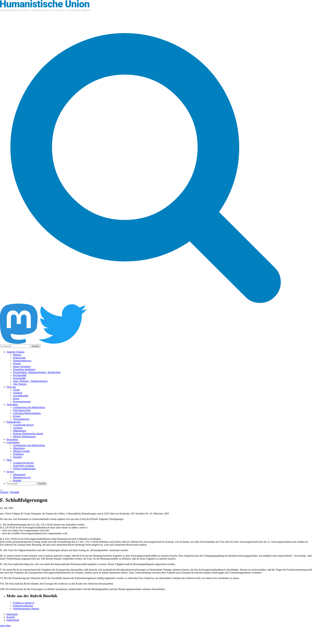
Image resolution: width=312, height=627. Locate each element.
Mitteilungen (19, 430)
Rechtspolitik (19, 375)
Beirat (16, 398)
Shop (9, 459)
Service (10, 471)
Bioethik (14, 492)
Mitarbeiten (19, 448)
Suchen (35, 346)
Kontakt (17, 480)
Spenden (17, 457)
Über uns (11, 387)
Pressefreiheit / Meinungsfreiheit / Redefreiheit (36, 372)
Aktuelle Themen (15, 351)
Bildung (17, 354)
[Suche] (145, 302)
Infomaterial (19, 474)
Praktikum (18, 454)
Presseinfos (12, 439)
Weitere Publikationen (24, 436)
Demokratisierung (22, 360)
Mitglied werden (21, 451)
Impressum (12, 614)
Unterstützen (13, 442)
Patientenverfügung (23, 605)
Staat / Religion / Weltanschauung (30, 381)
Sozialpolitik (19, 378)
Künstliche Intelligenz (24, 369)
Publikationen (13, 422)
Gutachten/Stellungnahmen (27, 413)
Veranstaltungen (21, 419)
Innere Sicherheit (21, 366)
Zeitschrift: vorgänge (23, 465)
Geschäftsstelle (20, 395)
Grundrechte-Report (23, 424)
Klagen (16, 416)
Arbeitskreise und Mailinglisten (29, 407)
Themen (4, 492)
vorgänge (18, 427)
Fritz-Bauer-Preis (22, 410)
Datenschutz (19, 357)
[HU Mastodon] (19, 343)
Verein (16, 389)
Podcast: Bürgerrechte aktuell (28, 433)
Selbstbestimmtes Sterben (26, 608)
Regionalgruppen (22, 401)
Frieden (17, 363)
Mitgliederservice (22, 477)
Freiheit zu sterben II (23, 602)
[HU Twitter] (62, 343)
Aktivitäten (12, 404)
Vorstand (17, 392)
